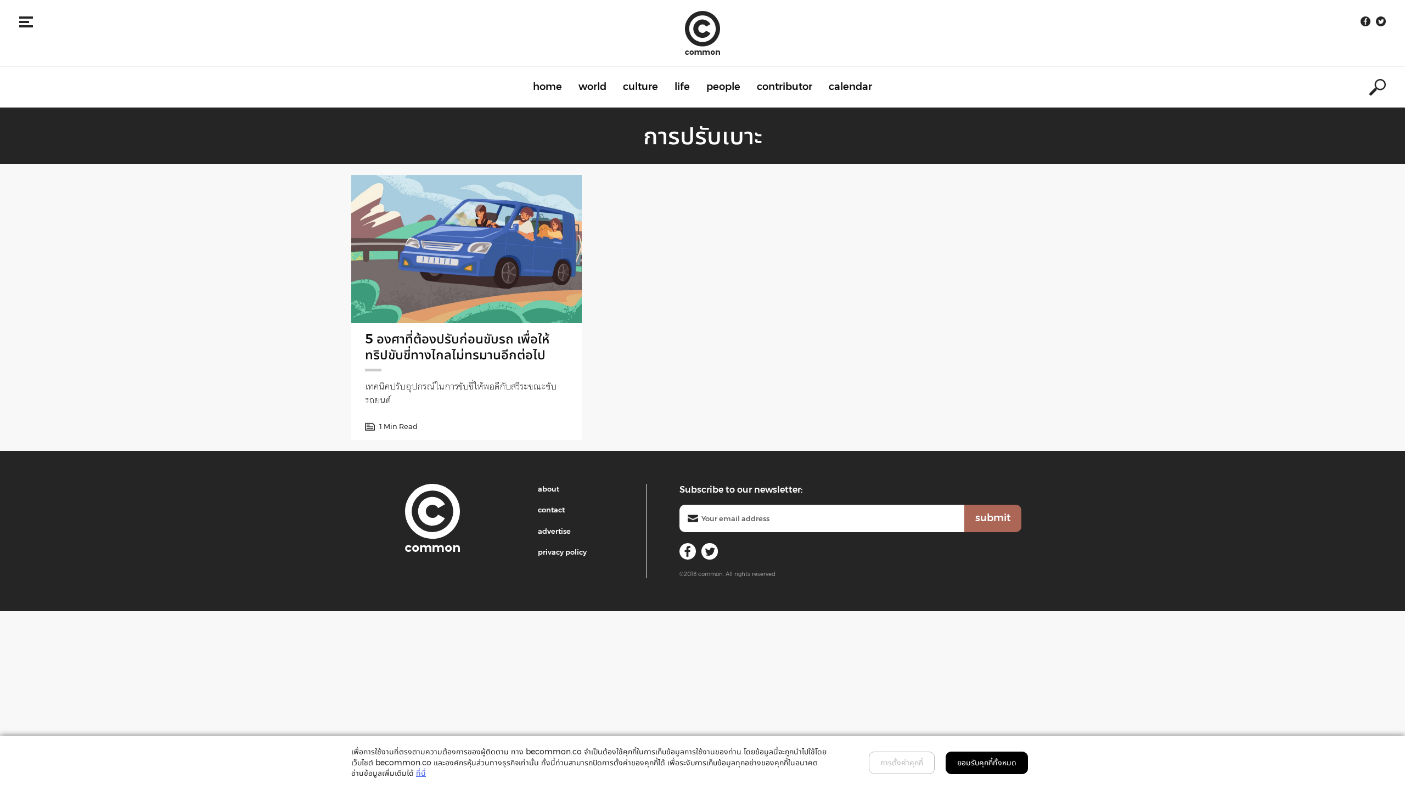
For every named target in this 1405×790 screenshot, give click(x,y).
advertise (554, 531)
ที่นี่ (421, 773)
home (547, 87)
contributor (784, 87)
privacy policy (562, 552)
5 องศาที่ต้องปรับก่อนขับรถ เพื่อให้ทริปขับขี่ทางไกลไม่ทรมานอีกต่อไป (457, 347)
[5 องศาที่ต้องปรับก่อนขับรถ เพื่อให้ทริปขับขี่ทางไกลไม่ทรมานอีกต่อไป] (466, 249)
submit (992, 518)
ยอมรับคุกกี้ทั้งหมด (986, 763)
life (682, 87)
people (723, 87)
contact (551, 509)
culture (640, 87)
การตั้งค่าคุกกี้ (901, 763)
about (548, 488)
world (592, 87)
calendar (850, 87)
